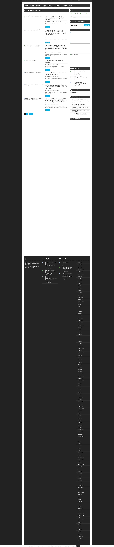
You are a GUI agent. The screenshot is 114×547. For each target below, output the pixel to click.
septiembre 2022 (81, 301)
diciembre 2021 (80, 318)
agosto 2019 (80, 383)
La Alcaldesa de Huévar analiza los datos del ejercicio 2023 (67, 268)
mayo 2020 (80, 362)
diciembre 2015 (80, 485)
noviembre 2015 (81, 487)
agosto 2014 (80, 522)
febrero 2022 (80, 313)
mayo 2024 (80, 264)
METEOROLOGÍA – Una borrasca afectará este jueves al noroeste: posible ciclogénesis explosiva (56, 100)
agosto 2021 (80, 327)
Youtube (72, 1)
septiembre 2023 (81, 274)
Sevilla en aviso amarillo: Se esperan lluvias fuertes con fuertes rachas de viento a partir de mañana (55, 32)
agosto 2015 (80, 494)
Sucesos (32, 6)
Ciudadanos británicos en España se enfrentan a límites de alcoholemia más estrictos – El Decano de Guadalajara (81, 100)
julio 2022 (79, 304)
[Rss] (72, 13)
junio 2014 (79, 527)
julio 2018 (79, 413)
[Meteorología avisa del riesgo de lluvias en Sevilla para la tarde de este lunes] (34, 89)
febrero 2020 (80, 369)
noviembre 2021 (81, 320)
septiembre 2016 (81, 464)
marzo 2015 (80, 506)
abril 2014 (79, 531)
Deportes (65, 6)
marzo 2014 (80, 534)
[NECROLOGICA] (61, 263)
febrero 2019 (80, 397)
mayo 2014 (80, 529)
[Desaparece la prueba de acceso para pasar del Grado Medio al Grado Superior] (72, 73)
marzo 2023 (80, 288)
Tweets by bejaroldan (74, 92)
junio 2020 (79, 359)
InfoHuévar (48, 21)
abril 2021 (79, 336)
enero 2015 (80, 510)
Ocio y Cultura (51, 6)
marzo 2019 (80, 394)
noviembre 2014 (81, 515)
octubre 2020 (80, 350)
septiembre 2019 (81, 380)
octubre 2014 (80, 517)
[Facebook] (82, 13)
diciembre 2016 (80, 457)
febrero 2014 (80, 536)
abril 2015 (79, 503)
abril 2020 (79, 364)
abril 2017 (79, 448)
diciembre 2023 (80, 269)
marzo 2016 (80, 478)
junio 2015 (79, 499)
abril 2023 (79, 285)
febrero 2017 (80, 452)
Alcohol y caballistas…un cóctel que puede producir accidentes (80, 102)
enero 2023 (80, 292)
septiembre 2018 (81, 408)
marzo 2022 (80, 311)
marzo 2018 (80, 422)
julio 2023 (79, 278)
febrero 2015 (80, 508)
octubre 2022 (80, 299)
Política (70, 6)
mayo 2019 (80, 390)
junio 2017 (79, 443)
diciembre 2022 (80, 294)
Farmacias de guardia (27, 1)
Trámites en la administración (39, 1)
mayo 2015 (80, 501)
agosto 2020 (80, 355)
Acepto (78, 545)
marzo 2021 (80, 339)
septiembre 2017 (81, 436)
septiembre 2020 (81, 353)
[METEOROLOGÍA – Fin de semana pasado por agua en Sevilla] (34, 20)
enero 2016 (80, 482)
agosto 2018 (80, 411)
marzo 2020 (80, 366)
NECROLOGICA (66, 262)
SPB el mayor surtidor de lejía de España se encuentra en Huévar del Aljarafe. (79, 114)
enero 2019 (80, 399)
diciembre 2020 (80, 346)
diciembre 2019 (80, 373)
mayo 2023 (80, 283)
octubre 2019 (80, 378)
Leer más (47, 27)
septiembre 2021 (81, 325)
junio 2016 (79, 471)
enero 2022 (80, 315)
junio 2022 (79, 306)
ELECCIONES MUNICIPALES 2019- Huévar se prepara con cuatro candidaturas (81, 83)
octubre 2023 (80, 271)
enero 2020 (80, 371)
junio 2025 (79, 262)
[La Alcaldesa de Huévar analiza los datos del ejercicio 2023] (61, 268)
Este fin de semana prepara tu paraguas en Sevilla (55, 73)
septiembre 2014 (81, 520)
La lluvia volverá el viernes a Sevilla (54, 61)
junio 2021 (79, 332)
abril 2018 (79, 420)
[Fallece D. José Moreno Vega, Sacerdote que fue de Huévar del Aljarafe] (72, 78)
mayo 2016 (80, 473)
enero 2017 (80, 455)
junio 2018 (79, 415)
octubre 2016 (80, 462)
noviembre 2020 (81, 348)
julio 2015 (79, 496)
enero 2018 (80, 427)
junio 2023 (79, 281)
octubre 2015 (80, 489)
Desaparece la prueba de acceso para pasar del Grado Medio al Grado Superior (81, 72)
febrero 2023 (80, 290)
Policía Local (65, 1)
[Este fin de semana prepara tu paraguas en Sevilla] (34, 77)
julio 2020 (79, 357)
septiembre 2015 (81, 492)
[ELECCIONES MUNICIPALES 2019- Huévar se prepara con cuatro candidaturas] (72, 84)
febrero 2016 (80, 480)
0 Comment (59, 21)
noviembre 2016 (81, 459)
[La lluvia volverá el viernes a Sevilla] (34, 64)
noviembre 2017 (81, 431)
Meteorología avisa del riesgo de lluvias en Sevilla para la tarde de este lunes (56, 86)
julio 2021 (79, 329)
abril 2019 (79, 392)
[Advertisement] (81, 129)
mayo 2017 (80, 445)
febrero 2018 (80, 424)
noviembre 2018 (81, 404)
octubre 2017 (80, 434)
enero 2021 (80, 343)
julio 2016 (79, 469)
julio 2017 (79, 441)
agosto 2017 (80, 438)
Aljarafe (44, 6)
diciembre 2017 (80, 429)
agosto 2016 (80, 466)
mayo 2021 (80, 334)
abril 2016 (79, 476)
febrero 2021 (80, 341)
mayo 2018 (80, 418)
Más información (84, 545)
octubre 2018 (80, 406)
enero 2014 (80, 538)
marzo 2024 (80, 267)
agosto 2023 (80, 276)
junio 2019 (79, 387)
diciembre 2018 (80, 401)
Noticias (26, 6)
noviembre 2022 (81, 297)
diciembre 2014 (80, 513)
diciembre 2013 (80, 541)
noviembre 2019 (81, 376)
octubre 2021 (80, 322)
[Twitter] (87, 13)
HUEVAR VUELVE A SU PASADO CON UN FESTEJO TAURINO (80, 108)
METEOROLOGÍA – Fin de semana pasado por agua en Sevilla (54, 17)
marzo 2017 (80, 450)
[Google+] (77, 13)
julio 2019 (79, 385)
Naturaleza (58, 6)
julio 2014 (79, 524)
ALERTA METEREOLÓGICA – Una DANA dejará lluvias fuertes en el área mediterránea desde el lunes (56, 48)
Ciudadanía (38, 6)
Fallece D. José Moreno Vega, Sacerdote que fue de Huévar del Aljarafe (81, 77)
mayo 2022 (80, 308)
